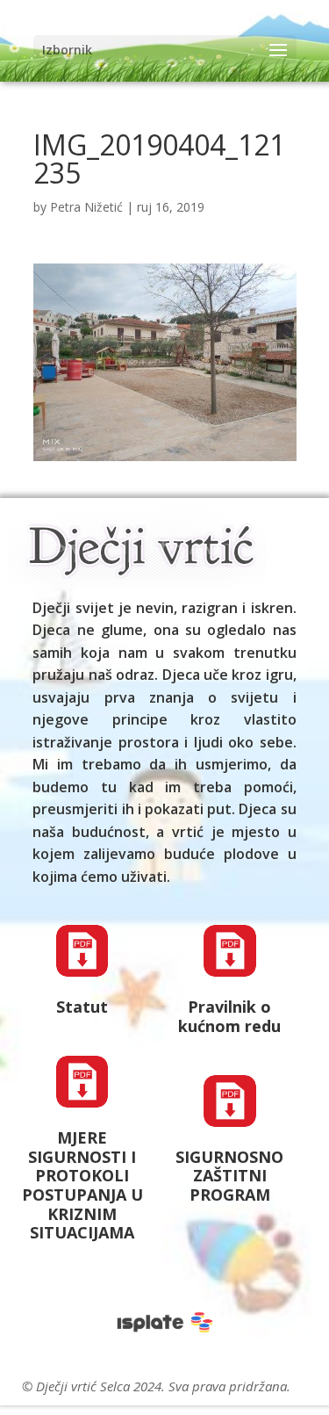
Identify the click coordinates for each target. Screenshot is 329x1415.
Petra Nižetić (86, 207)
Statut (82, 1006)
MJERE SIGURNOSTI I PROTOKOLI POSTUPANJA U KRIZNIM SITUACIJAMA (82, 1185)
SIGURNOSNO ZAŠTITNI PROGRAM (229, 1175)
